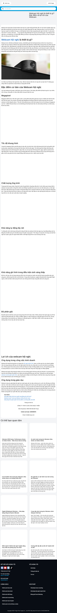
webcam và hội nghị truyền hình (9, 375)
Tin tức (32, 574)
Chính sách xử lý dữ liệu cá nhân (10, 604)
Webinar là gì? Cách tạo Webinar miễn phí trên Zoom (17, 398)
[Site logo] (28, 3)
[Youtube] (5, 567)
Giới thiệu (33, 568)
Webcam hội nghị (10, 39)
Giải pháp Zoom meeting (37, 588)
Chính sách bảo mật (7, 588)
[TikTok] (11, 567)
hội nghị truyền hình (28, 363)
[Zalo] (8, 567)
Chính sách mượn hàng (8, 597)
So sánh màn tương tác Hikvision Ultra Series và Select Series (41, 440)
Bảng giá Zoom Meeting (37, 594)
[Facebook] (2, 567)
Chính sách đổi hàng (7, 594)
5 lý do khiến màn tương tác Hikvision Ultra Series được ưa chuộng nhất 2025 (14, 477)
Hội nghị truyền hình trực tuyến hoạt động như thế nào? (17, 396)
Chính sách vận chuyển (8, 600)
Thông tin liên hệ (35, 571)
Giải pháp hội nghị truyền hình (38, 591)
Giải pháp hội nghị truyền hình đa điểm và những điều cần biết (19, 399)
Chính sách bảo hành (7, 591)
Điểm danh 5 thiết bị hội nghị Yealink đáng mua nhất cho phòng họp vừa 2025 (13, 546)
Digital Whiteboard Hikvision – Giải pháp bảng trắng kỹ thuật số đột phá (13, 512)
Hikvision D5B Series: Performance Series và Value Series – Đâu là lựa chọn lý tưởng (14, 440)
